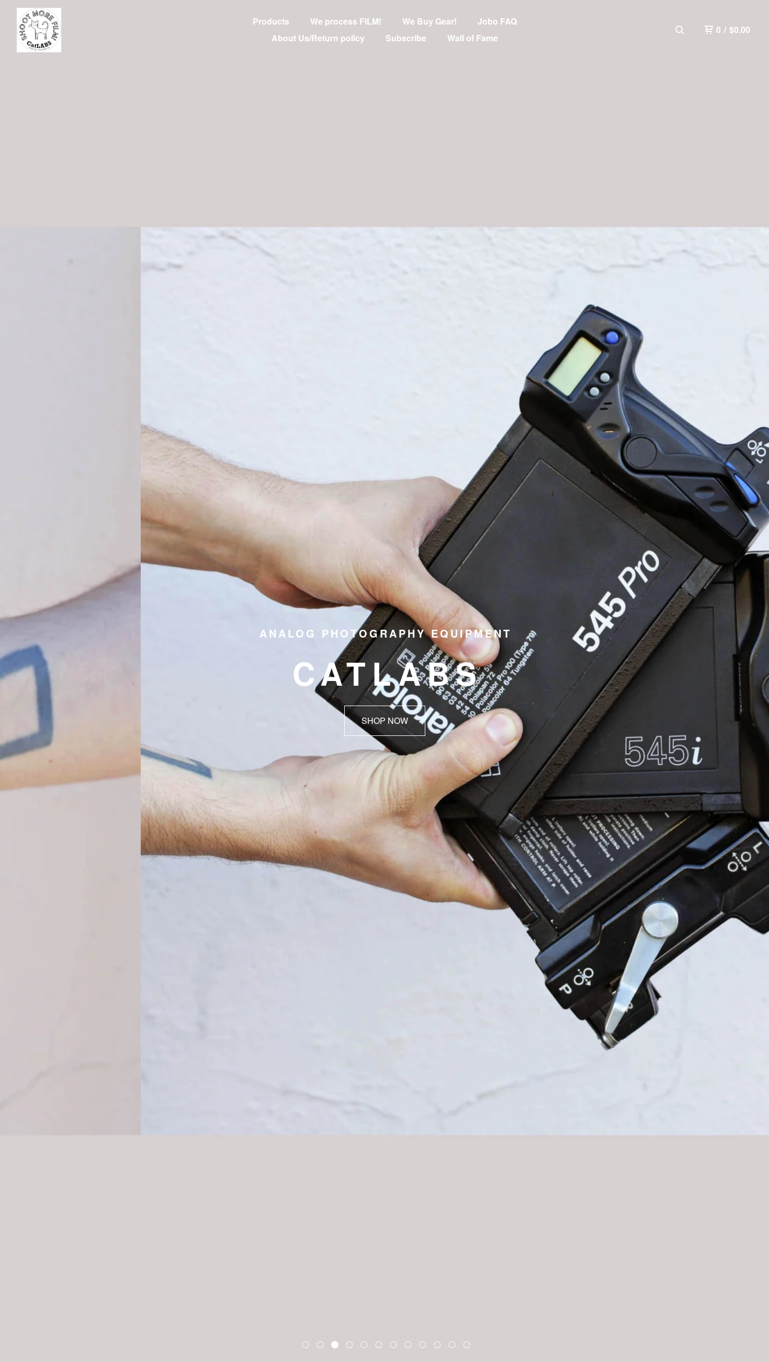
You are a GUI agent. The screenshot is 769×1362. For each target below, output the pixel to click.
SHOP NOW (384, 720)
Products (271, 21)
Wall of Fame (472, 38)
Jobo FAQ (497, 21)
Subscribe (406, 38)
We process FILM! (345, 21)
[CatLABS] (39, 30)
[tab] (305, 1344)
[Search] (679, 29)
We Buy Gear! (429, 21)
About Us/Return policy (318, 38)
